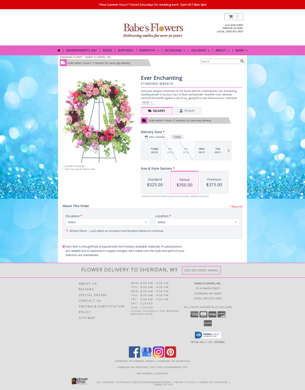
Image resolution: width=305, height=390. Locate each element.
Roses (107, 50)
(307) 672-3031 (234, 31)
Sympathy (147, 50)
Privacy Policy (185, 382)
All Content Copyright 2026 (117, 382)
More (239, 50)
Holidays (198, 50)
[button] (233, 16)
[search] (242, 61)
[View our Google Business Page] (146, 356)
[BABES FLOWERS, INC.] (153, 29)
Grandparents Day (81, 50)
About (221, 50)
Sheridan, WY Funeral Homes (134, 361)
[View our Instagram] (158, 356)
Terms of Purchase (213, 382)
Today (177, 137)
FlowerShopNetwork (155, 382)
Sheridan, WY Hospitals (173, 361)
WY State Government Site (169, 367)
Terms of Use (163, 384)
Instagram (144, 373)
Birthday (125, 50)
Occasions (173, 50)
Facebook (161, 373)
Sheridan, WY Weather (132, 367)
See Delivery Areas (201, 270)
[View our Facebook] (134, 356)
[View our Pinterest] (170, 356)
